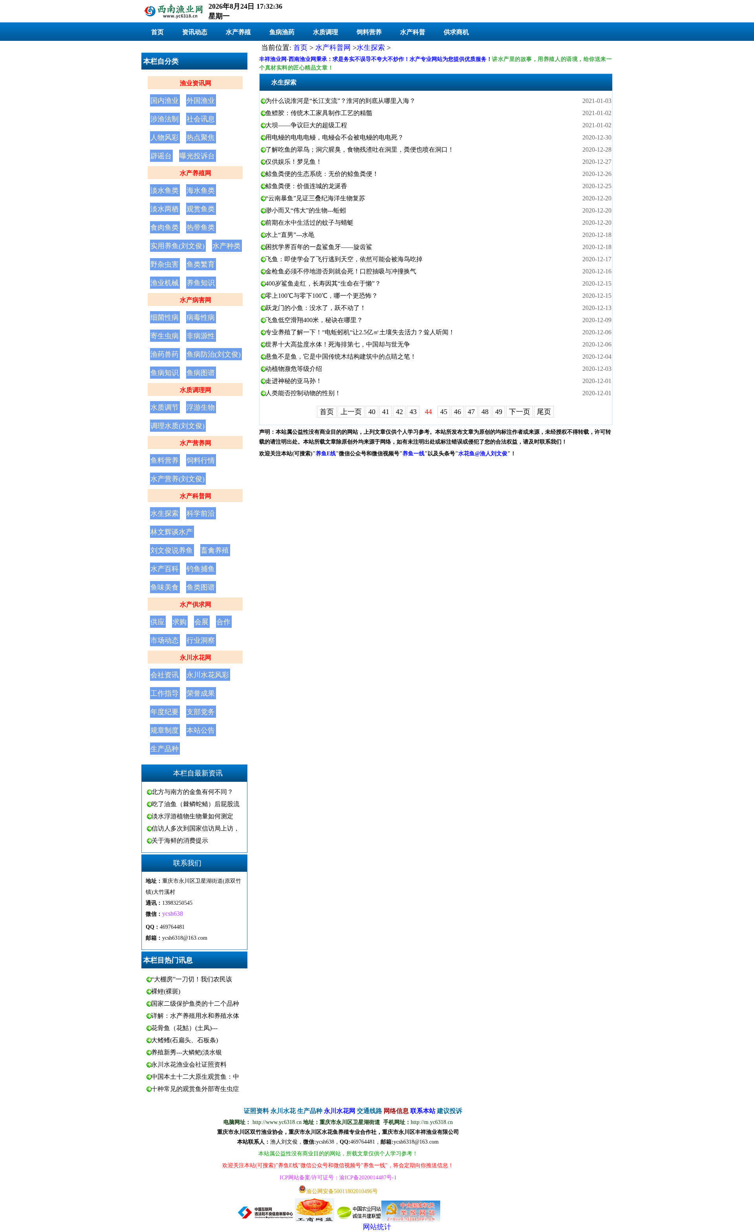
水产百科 (164, 569)
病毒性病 (201, 317)
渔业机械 (164, 283)
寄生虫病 (164, 336)
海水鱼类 (201, 190)
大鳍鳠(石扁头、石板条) (184, 1040)
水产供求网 (195, 604)
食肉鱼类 (164, 227)
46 (457, 412)
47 (471, 412)
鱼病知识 (164, 373)
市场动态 (164, 640)
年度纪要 (164, 712)
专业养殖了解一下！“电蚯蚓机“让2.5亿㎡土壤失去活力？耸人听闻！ (360, 332)
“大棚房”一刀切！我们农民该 (191, 979)
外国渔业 (201, 100)
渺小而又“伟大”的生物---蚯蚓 (305, 210)
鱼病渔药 (282, 32)
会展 (201, 622)
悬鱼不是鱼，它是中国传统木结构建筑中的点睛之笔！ (340, 356)
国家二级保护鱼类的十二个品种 (195, 1003)
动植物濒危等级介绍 (293, 368)
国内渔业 (164, 100)
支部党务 (201, 712)
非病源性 (201, 336)
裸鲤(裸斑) (165, 991)
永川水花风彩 (208, 675)
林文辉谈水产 (171, 532)
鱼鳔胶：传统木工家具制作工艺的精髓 (318, 113)
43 (413, 412)
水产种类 (226, 246)
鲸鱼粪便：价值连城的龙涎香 (306, 186)
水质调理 (325, 32)
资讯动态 (194, 32)
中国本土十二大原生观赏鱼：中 (195, 1076)
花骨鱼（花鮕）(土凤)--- (184, 1028)
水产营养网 (195, 443)
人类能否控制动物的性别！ (303, 393)
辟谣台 (161, 156)
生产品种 (164, 749)
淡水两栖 (164, 209)
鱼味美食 (164, 587)
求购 (179, 622)
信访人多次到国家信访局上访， (196, 828)
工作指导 (164, 693)
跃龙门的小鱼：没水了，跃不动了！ (315, 307)
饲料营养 (369, 32)
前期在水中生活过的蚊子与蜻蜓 (309, 222)
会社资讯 (164, 675)
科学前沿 (201, 513)
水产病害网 (195, 300)
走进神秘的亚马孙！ (293, 381)
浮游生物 (201, 407)
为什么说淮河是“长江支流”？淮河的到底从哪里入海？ (340, 100)
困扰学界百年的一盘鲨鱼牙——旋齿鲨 (318, 247)
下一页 (519, 412)
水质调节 (164, 407)
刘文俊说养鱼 (171, 550)
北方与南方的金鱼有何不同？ (192, 791)
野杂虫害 (164, 264)
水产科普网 (195, 496)
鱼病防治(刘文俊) (214, 354)
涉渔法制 (164, 119)
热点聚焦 (201, 137)
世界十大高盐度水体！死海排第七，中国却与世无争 (337, 344)
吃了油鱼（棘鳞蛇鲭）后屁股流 (196, 804)
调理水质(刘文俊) (177, 426)
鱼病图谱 (201, 373)
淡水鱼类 (164, 190)
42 (399, 412)
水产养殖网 (195, 173)
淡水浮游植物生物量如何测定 (192, 816)
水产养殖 (238, 32)
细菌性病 (164, 317)
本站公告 (201, 730)
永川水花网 (195, 657)
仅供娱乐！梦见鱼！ (293, 161)
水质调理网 (195, 390)
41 (385, 412)
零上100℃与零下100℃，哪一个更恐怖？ (321, 295)
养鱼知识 (201, 283)
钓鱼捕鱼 (201, 569)
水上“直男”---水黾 (290, 234)
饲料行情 (201, 460)
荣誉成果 (201, 693)
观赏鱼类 (201, 209)
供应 (157, 622)
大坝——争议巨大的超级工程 (306, 125)
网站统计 (377, 1227)
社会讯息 (201, 119)
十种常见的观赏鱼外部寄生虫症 (195, 1088)
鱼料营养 (164, 460)
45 (443, 412)
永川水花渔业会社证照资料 (189, 1064)
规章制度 (164, 730)
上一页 (351, 412)
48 (485, 412)
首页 (157, 32)
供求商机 (456, 32)
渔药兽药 (164, 354)
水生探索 (164, 513)
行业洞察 (201, 640)
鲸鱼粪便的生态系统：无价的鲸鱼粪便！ (322, 173)
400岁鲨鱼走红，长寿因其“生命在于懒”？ (323, 283)
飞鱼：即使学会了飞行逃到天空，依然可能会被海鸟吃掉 (344, 259)
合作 (223, 622)
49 (498, 412)
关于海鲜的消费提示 (180, 840)
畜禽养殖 (215, 550)
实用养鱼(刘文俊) (177, 246)
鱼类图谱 (201, 587)
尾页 (544, 412)
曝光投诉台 (197, 156)
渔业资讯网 (195, 83)
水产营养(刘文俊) (177, 479)
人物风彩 (164, 137)
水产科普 (412, 32)
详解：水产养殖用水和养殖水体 (195, 1015)
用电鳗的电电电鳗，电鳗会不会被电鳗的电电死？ (334, 137)
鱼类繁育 (201, 264)
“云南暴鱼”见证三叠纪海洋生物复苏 (315, 198)
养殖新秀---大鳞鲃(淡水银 (186, 1052)
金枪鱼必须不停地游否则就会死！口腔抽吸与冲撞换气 (340, 271)
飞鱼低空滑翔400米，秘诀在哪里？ (314, 320)
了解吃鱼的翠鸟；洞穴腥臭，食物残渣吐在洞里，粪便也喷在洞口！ (359, 149)
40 (371, 412)
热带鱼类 (201, 227)
